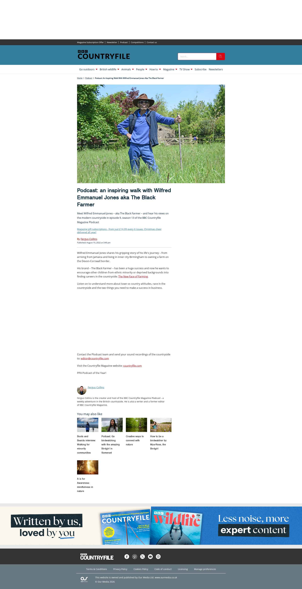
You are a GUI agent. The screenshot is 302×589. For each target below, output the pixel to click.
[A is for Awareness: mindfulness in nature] (87, 467)
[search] (220, 56)
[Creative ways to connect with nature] (136, 425)
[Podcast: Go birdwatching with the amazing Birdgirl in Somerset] (112, 425)
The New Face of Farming (133, 276)
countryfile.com (132, 365)
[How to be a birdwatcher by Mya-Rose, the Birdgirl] (160, 425)
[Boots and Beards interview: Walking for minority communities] (87, 425)
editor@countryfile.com (95, 358)
